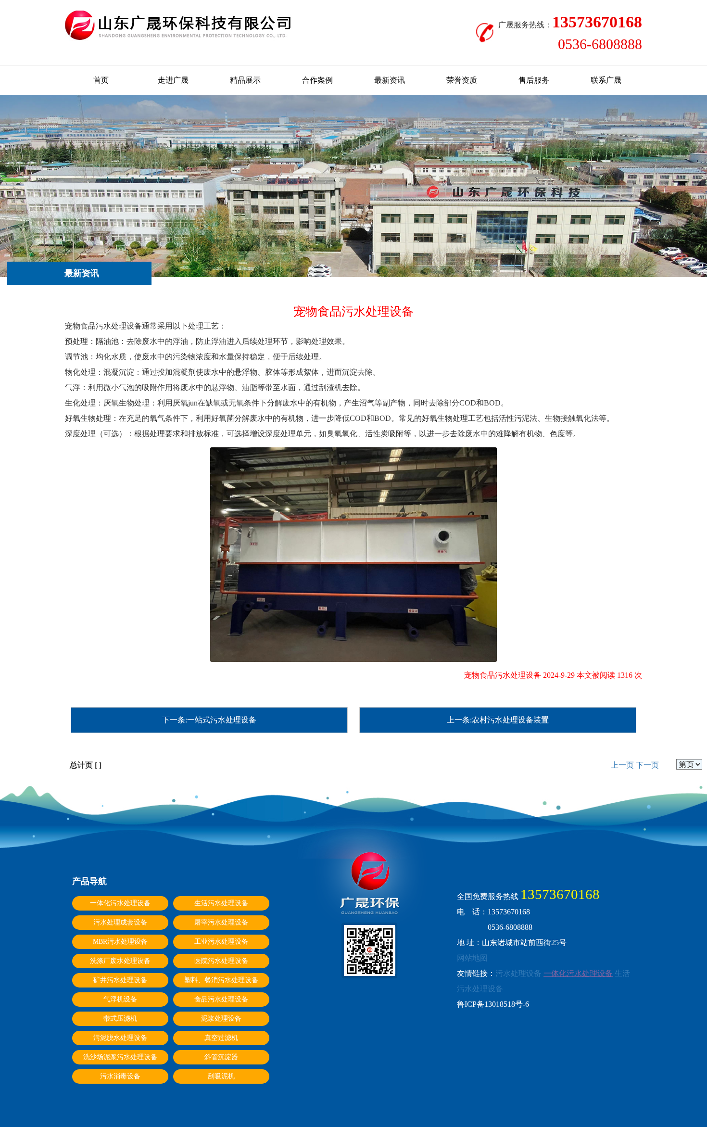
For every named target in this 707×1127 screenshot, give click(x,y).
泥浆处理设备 (221, 1018)
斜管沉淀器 (221, 1057)
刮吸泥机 (221, 1076)
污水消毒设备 (120, 1076)
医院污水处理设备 (221, 960)
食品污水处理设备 (221, 999)
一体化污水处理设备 (120, 903)
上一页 (622, 765)
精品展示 (245, 80)
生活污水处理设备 (221, 903)
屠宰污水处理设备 (221, 922)
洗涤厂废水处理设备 (120, 960)
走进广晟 (173, 80)
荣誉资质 (461, 80)
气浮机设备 (120, 999)
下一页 (647, 765)
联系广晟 (606, 80)
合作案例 (317, 80)
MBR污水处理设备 (120, 941)
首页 (101, 80)
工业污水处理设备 (221, 941)
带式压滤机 (120, 1018)
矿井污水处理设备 (120, 980)
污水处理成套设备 (120, 922)
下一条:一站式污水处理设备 (209, 720)
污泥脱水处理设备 (120, 1037)
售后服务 (533, 80)
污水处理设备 (518, 973)
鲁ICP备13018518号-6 (493, 1004)
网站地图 (472, 958)
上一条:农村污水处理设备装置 (498, 720)
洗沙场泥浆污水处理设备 (120, 1057)
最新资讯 (389, 80)
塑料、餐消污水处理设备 (221, 980)
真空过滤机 (221, 1037)
